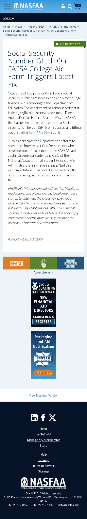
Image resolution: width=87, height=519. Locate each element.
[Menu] (7, 6)
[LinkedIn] (34, 419)
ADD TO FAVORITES (69, 44)
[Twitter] (52, 419)
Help (43, 454)
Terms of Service (43, 465)
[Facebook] (43, 419)
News (19, 26)
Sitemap (43, 471)
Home (7, 26)
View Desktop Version (43, 395)
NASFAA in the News (63, 26)
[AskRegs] (43, 263)
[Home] (28, 6)
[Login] (62, 6)
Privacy (43, 460)
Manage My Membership (43, 440)
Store (43, 445)
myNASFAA (43, 434)
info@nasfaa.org (69, 505)
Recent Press (36, 26)
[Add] (57, 44)
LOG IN (7, 18)
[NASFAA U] (70, 263)
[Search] (69, 6)
